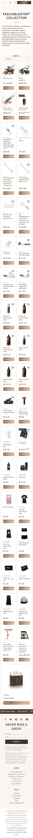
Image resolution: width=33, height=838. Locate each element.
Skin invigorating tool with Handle (24, 254)
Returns (16, 793)
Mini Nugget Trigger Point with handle (23, 286)
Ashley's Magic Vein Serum (23, 109)
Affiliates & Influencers (16, 777)
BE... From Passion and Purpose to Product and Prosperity (23, 648)
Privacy (20, 749)
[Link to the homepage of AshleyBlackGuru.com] (4, 2)
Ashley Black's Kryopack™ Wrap (8, 411)
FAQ (16, 800)
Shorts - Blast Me (24, 579)
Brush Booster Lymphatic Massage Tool (7, 216)
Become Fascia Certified (16, 774)
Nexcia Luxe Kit (7, 78)
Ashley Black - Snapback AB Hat (23, 613)
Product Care (16, 779)
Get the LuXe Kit (23, 2)
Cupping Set (23, 443)
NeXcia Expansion (22, 79)
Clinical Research (16, 772)
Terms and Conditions (10, 762)
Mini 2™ (21, 141)
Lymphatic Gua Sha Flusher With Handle (8, 286)
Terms (15, 749)
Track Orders (16, 796)
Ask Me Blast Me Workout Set (24, 544)
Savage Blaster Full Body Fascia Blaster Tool (24, 179)
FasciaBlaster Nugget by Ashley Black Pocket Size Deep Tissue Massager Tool (8, 143)
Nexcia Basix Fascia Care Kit (8, 109)
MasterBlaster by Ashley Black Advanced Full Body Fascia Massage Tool (8, 181)
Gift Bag (6, 695)
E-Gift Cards (16, 781)
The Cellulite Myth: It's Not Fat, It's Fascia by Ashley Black (8, 647)
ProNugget (6, 253)
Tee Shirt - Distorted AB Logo (23, 511)
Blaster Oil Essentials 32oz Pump (8, 349)
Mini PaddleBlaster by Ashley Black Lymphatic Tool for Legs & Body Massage (24, 219)
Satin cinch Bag (8, 507)
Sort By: (16, 56)
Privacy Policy (22, 762)
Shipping (16, 798)
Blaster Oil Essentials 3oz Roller (7, 318)
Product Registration (16, 803)
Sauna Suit (22, 477)
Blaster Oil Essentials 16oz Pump (23, 318)
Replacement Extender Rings (23, 413)
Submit (16, 742)
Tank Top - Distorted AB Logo (7, 546)
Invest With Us (17, 784)
